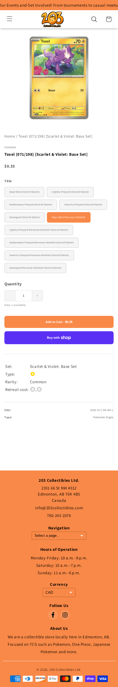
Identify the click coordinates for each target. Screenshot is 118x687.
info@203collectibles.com (59, 507)
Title (8, 181)
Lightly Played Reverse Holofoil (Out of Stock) (38, 230)
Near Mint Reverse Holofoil (69, 217)
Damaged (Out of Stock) (24, 217)
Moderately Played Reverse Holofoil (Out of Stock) (41, 242)
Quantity (13, 283)
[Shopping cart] (108, 19)
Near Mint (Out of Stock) (24, 192)
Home (9, 136)
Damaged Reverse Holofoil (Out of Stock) (35, 268)
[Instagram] (65, 615)
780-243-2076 (59, 515)
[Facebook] (53, 615)
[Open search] (94, 19)
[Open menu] (9, 19)
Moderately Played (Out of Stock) (30, 204)
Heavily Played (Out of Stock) (83, 204)
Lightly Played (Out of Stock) (70, 192)
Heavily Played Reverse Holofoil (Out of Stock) (39, 255)
